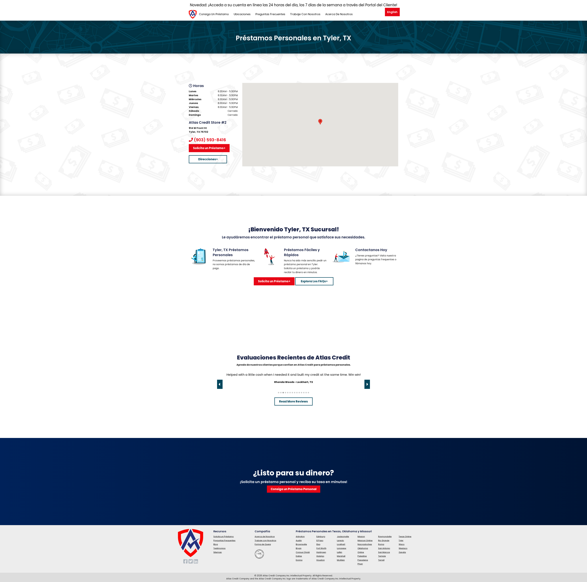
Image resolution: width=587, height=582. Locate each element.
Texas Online (405, 536)
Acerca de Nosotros (265, 536)
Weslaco (403, 548)
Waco (401, 544)
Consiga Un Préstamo (214, 14)
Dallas (299, 556)
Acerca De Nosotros (339, 14)
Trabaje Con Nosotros (305, 14)
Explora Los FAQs (314, 281)
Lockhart (341, 544)
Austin (299, 540)
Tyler (401, 540)
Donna (299, 560)
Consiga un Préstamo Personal (293, 489)
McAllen (341, 560)
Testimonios (219, 548)
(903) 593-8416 (210, 140)
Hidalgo (320, 556)
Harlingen (321, 552)
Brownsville (301, 544)
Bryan (298, 548)
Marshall (341, 556)
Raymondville (385, 536)
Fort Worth (321, 548)
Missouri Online (365, 540)
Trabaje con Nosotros (265, 540)
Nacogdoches (365, 544)
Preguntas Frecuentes (270, 14)
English (392, 12)
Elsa (318, 544)
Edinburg (320, 536)
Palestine (362, 556)
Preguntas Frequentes (224, 540)
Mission (361, 536)
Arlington (300, 536)
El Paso (319, 540)
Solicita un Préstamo (208, 148)
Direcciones (207, 159)
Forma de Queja (263, 544)
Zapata (402, 552)
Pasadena (363, 560)
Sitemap (217, 552)
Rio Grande (383, 540)
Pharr (360, 564)
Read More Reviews (293, 401)
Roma (381, 544)
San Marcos (384, 552)
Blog (215, 544)
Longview (341, 548)
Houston (320, 560)
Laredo (340, 540)
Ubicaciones (242, 14)
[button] (320, 122)
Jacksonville (343, 536)
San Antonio (384, 548)
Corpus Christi (303, 552)
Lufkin (339, 552)
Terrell (381, 560)
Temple (382, 556)
